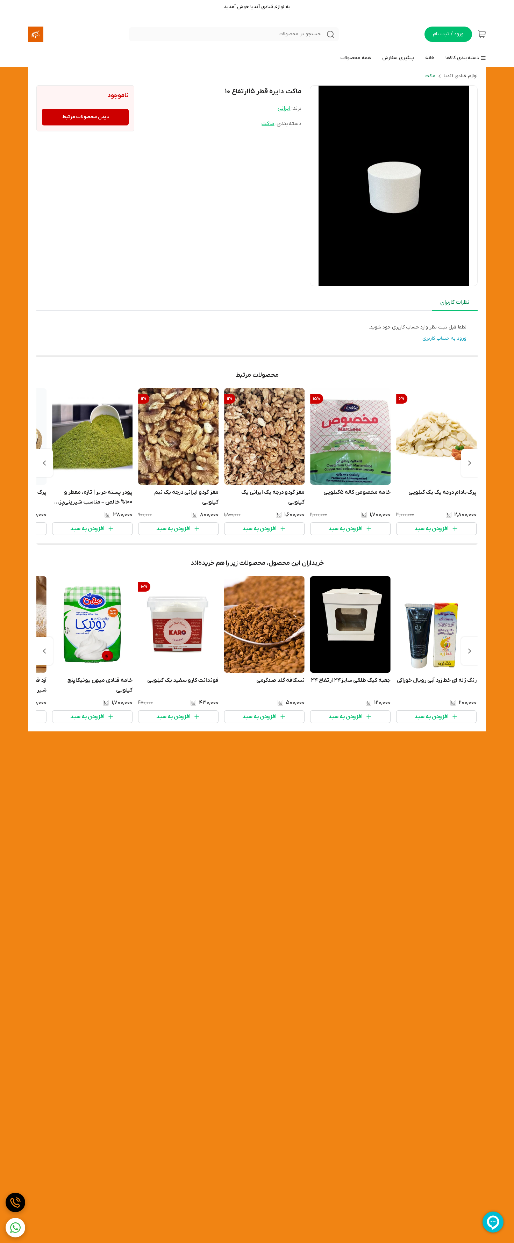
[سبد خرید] (482, 34)
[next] (44, 463)
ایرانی (284, 108)
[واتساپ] (15, 1227)
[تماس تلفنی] (15, 1202)
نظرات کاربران (454, 302)
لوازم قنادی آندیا (461, 76)
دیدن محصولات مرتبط (85, 117)
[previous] (469, 463)
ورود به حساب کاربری (444, 338)
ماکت (429, 76)
